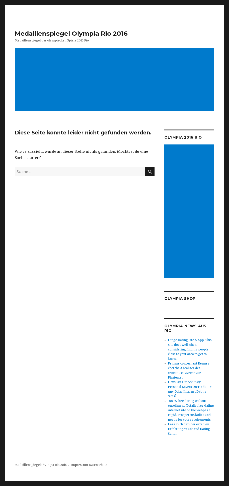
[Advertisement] (115, 80)
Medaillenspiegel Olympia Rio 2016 (71, 33)
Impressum (79, 465)
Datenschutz (98, 465)
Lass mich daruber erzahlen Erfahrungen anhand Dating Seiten (189, 429)
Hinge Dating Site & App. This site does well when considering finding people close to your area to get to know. (190, 349)
